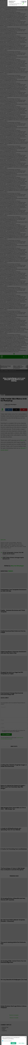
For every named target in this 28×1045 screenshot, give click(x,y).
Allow (13, 1043)
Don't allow (21, 1043)
